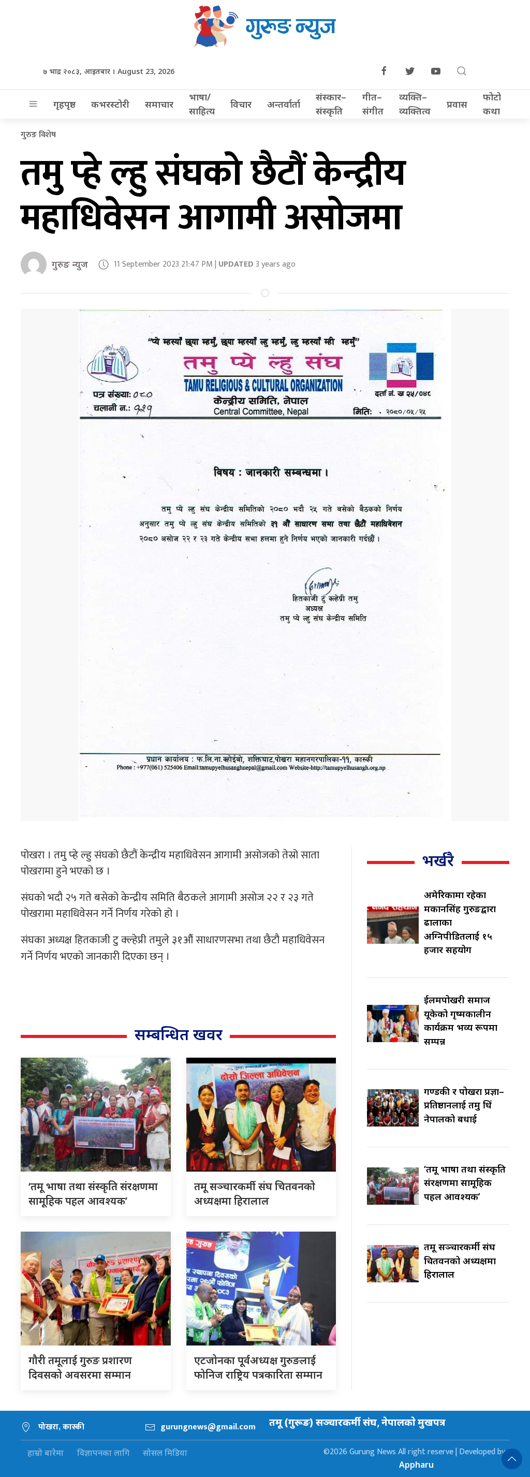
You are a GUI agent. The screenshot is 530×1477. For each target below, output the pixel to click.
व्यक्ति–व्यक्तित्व (415, 104)
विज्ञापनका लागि (103, 1452)
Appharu (416, 1464)
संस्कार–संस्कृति (331, 104)
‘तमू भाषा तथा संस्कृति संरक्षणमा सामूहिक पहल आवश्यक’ (93, 1193)
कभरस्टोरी (110, 104)
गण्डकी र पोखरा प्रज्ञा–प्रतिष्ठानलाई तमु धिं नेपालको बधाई (464, 1105)
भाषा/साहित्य (202, 104)
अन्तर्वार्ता (283, 104)
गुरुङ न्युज (70, 264)
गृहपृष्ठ (64, 104)
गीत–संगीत (373, 104)
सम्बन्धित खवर (179, 1034)
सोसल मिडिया (165, 1452)
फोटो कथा (492, 104)
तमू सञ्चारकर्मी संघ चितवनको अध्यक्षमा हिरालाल (254, 1193)
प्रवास (457, 104)
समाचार (159, 104)
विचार (241, 104)
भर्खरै (438, 860)
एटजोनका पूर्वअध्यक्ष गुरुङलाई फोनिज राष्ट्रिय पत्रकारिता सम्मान (258, 1367)
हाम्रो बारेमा (45, 1452)
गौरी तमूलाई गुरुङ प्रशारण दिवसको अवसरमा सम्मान (80, 1367)
